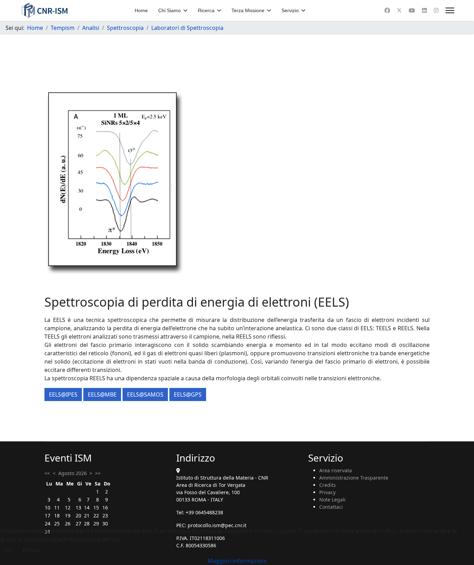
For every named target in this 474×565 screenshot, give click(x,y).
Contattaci (331, 507)
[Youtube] (412, 10)
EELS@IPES (63, 394)
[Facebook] (387, 10)
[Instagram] (436, 10)
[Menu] (450, 10)
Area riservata (335, 470)
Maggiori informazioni (237, 561)
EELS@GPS (188, 394)
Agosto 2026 (72, 473)
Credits (327, 485)
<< (47, 473)
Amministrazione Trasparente (353, 477)
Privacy (327, 492)
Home (141, 10)
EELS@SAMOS (145, 394)
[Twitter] (399, 10)
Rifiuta (31, 550)
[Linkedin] (424, 10)
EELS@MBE (102, 394)
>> (98, 473)
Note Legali (332, 499)
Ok (8, 550)
